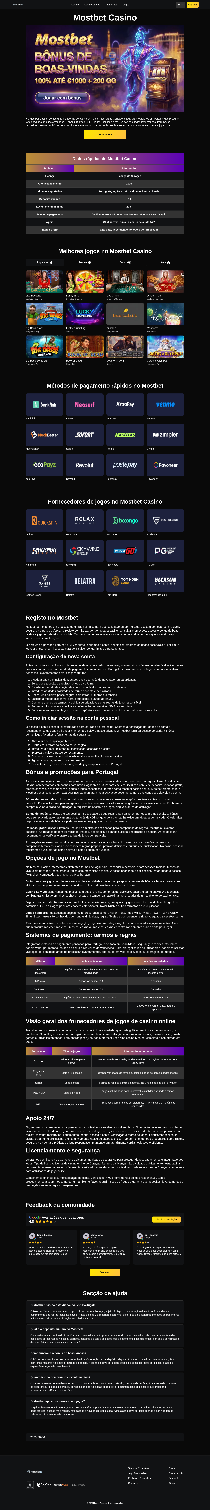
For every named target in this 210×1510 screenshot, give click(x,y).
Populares (42, 262)
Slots (163, 262)
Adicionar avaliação (167, 1219)
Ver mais (105, 1272)
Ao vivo (83, 262)
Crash (123, 262)
